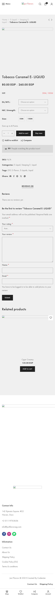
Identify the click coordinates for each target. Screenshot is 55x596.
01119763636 (11, 521)
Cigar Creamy (28, 360)
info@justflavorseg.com (11, 527)
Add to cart (23, 133)
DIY (9, 170)
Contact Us (6, 548)
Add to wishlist (11, 140)
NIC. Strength (8, 110)
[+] (12, 133)
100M (50, 93)
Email (5, 276)
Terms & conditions (10, 567)
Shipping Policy (8, 557)
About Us (6, 552)
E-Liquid (13, 20)
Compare (27, 140)
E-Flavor (15, 170)
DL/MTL (6, 102)
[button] (27, 369)
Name (5, 265)
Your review (8, 234)
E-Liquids (23, 170)
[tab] (27, 186)
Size (4, 119)
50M (44, 93)
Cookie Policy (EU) (10, 562)
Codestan (41, 578)
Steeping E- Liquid (28, 165)
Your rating (7, 224)
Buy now (39, 133)
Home (4, 20)
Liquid (30, 170)
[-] (4, 133)
